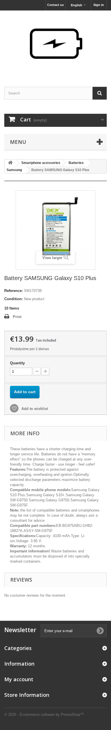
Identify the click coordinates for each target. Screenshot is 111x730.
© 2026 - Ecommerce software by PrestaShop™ (44, 714)
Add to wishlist (34, 409)
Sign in (98, 5)
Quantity (17, 363)
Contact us (55, 5)
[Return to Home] (10, 163)
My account (18, 679)
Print (17, 317)
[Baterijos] (55, 44)
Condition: (13, 299)
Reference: (13, 291)
